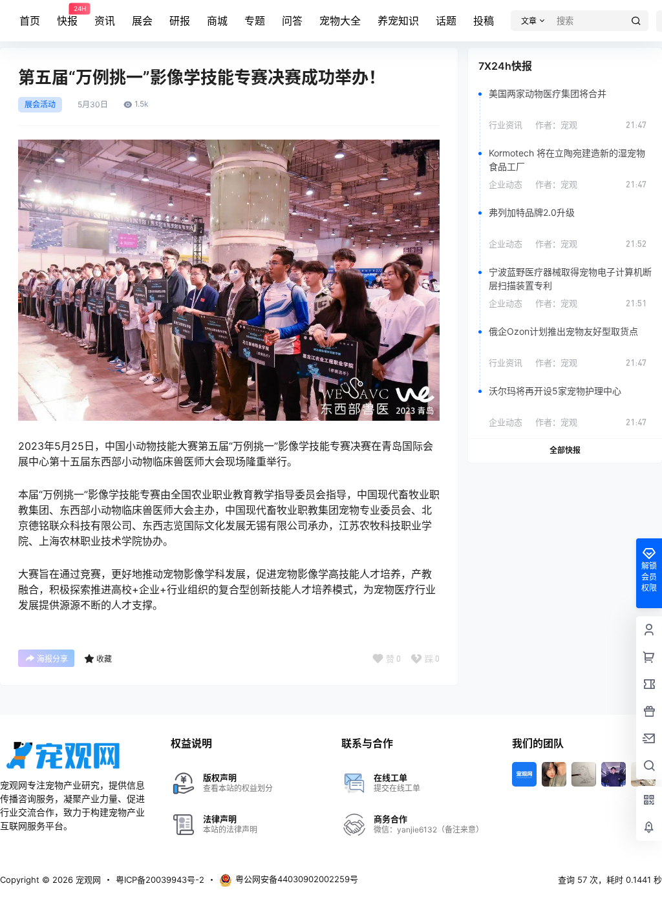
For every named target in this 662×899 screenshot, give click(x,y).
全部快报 (565, 450)
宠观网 (87, 879)
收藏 (104, 659)
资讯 (104, 20)
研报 (179, 20)
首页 (29, 20)
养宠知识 (398, 20)
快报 (67, 16)
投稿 (483, 20)
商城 (217, 20)
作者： (556, 125)
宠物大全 (340, 20)
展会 (142, 20)
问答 (292, 20)
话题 (446, 20)
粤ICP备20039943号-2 (160, 879)
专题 (254, 20)
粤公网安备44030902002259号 (296, 879)
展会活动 (40, 105)
